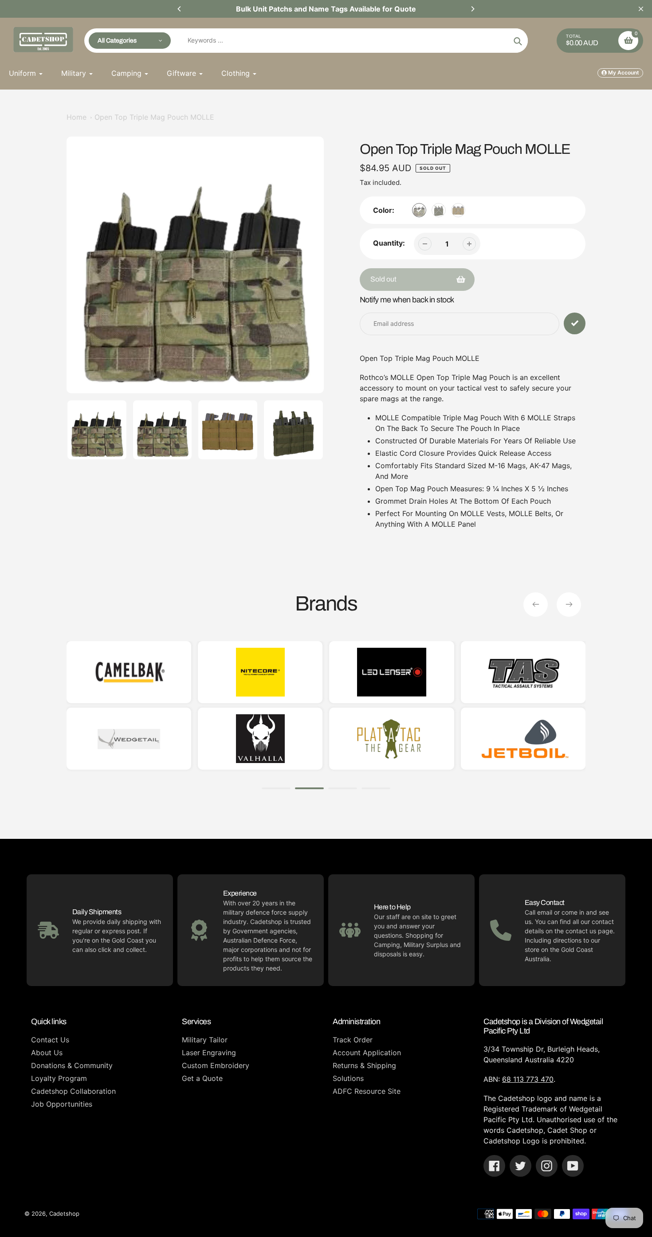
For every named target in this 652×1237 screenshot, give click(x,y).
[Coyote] (458, 210)
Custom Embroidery (215, 1065)
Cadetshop (64, 1213)
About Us (47, 1052)
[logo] (129, 738)
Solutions (348, 1078)
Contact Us (50, 1039)
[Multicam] (419, 210)
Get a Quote (202, 1078)
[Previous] (179, 8)
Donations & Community (72, 1065)
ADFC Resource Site (367, 1091)
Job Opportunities (61, 1104)
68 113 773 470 (528, 1079)
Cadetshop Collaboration (73, 1091)
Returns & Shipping (364, 1065)
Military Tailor (205, 1039)
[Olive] (439, 210)
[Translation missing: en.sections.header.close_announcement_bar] (640, 8)
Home (76, 117)
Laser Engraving (209, 1052)
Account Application (367, 1052)
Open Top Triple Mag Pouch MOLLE (154, 117)
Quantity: (389, 243)
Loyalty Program (59, 1078)
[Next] (472, 8)
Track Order (353, 1039)
